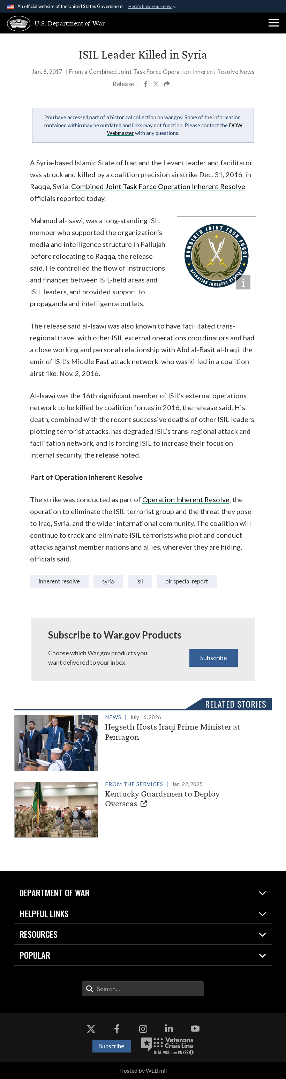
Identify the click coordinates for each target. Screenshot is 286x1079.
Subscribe (213, 658)
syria (108, 581)
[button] (274, 23)
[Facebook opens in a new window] (117, 1029)
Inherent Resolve (59, 581)
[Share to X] (156, 85)
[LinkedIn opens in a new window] (169, 1029)
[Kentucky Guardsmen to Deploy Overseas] (140, 808)
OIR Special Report (186, 581)
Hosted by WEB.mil (143, 1070)
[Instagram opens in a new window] (143, 1029)
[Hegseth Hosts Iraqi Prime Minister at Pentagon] (140, 741)
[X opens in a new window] (91, 1029)
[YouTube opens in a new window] (195, 1029)
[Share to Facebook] (146, 85)
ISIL (139, 581)
